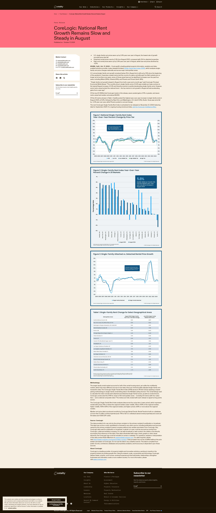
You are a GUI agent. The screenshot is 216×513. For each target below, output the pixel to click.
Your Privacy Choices (155, 510)
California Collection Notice (123, 510)
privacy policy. (12, 508)
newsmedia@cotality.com (64, 60)
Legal (88, 510)
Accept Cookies (56, 500)
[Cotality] (59, 7)
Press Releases (63, 14)
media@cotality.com (63, 64)
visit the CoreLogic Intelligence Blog (144, 107)
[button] (144, 2)
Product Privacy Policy (109, 510)
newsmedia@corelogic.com (124, 437)
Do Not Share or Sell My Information (56, 504)
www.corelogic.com (99, 459)
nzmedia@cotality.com (63, 65)
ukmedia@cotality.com (63, 62)
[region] (35, 503)
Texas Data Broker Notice (138, 510)
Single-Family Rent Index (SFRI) (134, 68)
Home (55, 14)
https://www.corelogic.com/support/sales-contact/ (110, 439)
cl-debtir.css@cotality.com (67, 67)
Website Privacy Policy (97, 510)
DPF (147, 510)
